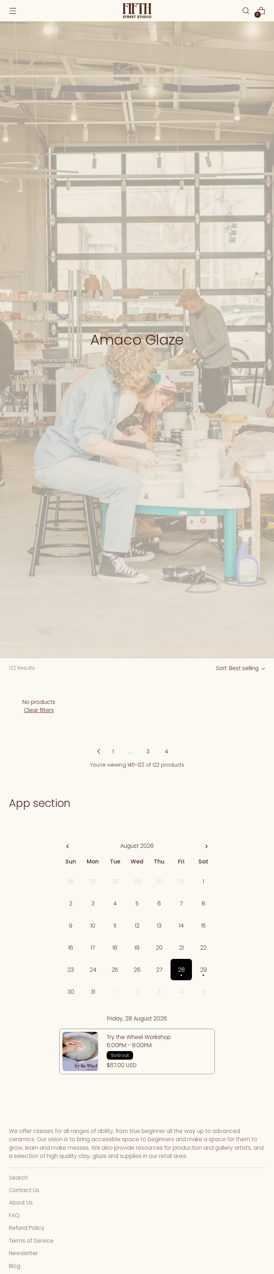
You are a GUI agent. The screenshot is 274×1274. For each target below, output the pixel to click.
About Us (21, 1202)
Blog (14, 1266)
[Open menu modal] (12, 11)
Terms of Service (31, 1240)
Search (18, 1177)
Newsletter (23, 1253)
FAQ (14, 1215)
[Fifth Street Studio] (137, 11)
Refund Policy (27, 1228)
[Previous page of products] (99, 751)
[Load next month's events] (206, 847)
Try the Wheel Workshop (139, 1037)
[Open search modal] (246, 11)
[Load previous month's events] (67, 847)
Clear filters (39, 710)
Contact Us (24, 1190)
